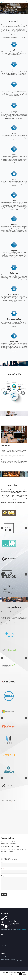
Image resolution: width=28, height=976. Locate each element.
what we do (4, 942)
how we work (4, 945)
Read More (24, 974)
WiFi (14, 57)
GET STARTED (14, 76)
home (3, 938)
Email (2, 869)
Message (3, 875)
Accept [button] (20, 974)
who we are (4, 948)
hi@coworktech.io (5, 854)
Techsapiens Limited (21, 929)
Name (2, 862)
